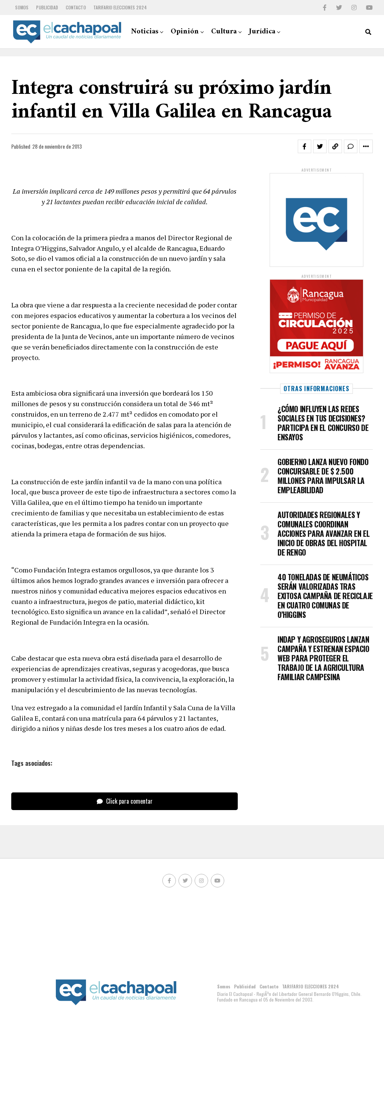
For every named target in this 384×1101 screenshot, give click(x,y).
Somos (21, 7)
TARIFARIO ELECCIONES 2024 (120, 7)
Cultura (224, 31)
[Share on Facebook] (304, 146)
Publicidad (47, 7)
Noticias (144, 31)
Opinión (185, 31)
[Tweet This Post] (320, 146)
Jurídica (262, 31)
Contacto (76, 7)
